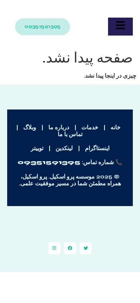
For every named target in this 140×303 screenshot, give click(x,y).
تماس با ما (70, 134)
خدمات (89, 127)
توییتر (37, 148)
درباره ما (58, 127)
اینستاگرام (97, 148)
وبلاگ (29, 127)
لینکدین (64, 148)
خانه (116, 127)
